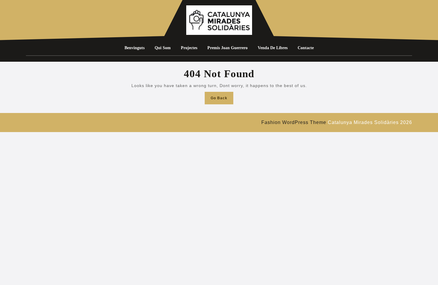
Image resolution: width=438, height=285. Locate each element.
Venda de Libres (273, 48)
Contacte (306, 48)
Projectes (189, 48)
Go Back (222, 99)
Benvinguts (135, 48)
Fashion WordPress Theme (293, 122)
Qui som (163, 48)
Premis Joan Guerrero (227, 48)
